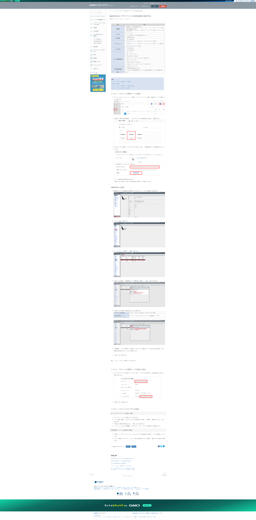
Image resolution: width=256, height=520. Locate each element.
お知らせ (96, 68)
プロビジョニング (134, 41)
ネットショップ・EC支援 (106, 516)
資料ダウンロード (135, 6)
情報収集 (135, 516)
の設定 (115, 83)
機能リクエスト (97, 61)
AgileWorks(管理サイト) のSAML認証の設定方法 (121, 460)
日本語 (91, 474)
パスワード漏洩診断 (118, 487)
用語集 (95, 58)
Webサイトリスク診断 (125, 487)
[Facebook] (159, 446)
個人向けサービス (149, 516)
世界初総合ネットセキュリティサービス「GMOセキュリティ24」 (104, 487)
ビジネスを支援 (113, 516)
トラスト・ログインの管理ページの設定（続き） (123, 85)
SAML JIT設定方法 (97, 43)
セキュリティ (119, 516)
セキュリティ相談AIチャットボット (135, 487)
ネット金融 (139, 516)
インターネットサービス (97, 516)
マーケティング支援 (126, 516)
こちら (146, 35)
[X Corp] (161, 446)
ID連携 (95, 27)
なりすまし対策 (137, 488)
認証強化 (96, 46)
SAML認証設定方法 (98, 41)
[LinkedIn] (164, 446)
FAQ (95, 54)
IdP (128, 50)
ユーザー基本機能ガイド (99, 19)
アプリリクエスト (98, 65)
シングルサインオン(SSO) (118, 10)
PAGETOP (164, 474)
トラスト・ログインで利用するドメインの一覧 (121, 465)
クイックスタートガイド (99, 16)
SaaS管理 (96, 31)
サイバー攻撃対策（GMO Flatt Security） (127, 488)
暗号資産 (144, 516)
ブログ (147, 3)
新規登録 (163, 6)
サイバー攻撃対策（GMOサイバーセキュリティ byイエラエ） (110, 488)
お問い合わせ (145, 6)
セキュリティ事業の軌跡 (145, 488)
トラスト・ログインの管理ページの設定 (121, 81)
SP (127, 48)
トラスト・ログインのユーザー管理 (99, 23)
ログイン (155, 6)
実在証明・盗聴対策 (97, 488)
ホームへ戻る (95, 72)
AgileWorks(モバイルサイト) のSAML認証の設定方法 (122, 458)
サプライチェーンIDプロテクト (99, 50)
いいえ (134, 446)
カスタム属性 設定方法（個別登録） (118, 463)
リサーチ (131, 516)
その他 (154, 516)
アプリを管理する (97, 39)
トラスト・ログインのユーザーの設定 (120, 88)
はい (128, 446)
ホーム (110, 10)
